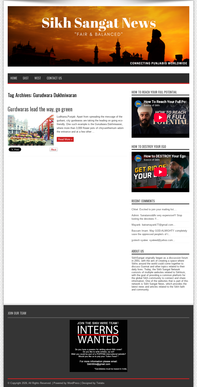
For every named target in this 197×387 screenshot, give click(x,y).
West (37, 78)
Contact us (54, 78)
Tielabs (100, 383)
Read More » (65, 139)
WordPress (73, 383)
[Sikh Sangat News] (98, 63)
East (26, 78)
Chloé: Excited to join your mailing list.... (154, 209)
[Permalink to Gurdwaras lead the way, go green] (31, 144)
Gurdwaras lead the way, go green (40, 109)
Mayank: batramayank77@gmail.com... (153, 224)
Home (13, 78)
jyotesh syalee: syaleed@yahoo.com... (153, 240)
